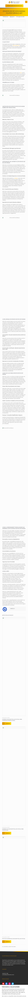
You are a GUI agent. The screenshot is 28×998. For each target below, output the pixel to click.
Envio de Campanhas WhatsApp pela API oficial (13, 938)
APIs (21, 72)
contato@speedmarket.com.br (8, 974)
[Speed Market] (14, 2)
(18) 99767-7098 (5, 973)
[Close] (26, 986)
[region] (14, 991)
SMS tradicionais (16, 45)
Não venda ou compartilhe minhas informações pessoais (14, 996)
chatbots (16, 178)
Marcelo (11, 16)
